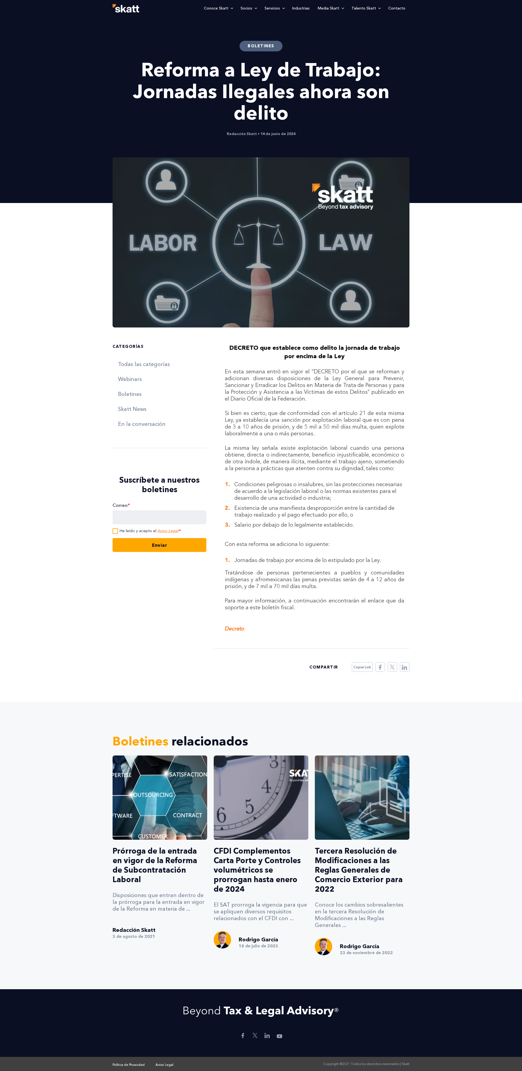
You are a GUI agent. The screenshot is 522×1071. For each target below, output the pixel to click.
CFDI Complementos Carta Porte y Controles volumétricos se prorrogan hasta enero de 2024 (257, 870)
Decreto (234, 628)
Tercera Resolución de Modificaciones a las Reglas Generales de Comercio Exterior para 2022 (359, 870)
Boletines (130, 394)
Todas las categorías (144, 364)
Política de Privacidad (129, 1065)
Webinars (130, 379)
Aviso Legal (168, 530)
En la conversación (142, 424)
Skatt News (132, 409)
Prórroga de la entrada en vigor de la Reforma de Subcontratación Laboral (155, 865)
